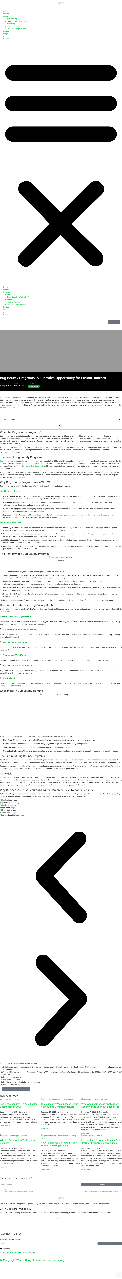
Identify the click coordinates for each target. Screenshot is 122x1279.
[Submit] (110, 1243)
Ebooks (6, 14)
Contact (6, 39)
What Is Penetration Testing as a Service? (18, 1141)
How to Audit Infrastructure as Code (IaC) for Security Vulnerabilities (101, 1141)
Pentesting (11, 24)
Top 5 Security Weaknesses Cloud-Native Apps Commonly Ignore (60, 1105)
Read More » (5, 1126)
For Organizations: (10, 491)
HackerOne (29, 466)
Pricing (6, 31)
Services (6, 16)
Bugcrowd (39, 466)
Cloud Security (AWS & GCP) (18, 21)
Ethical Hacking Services (16, 29)
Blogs (5, 34)
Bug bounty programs (8, 461)
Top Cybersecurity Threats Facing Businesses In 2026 (19, 1105)
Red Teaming (12, 19)
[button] (61, 163)
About (5, 36)
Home (5, 11)
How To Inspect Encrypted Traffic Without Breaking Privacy (59, 1144)
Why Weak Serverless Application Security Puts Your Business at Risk (100, 1105)
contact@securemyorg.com (17, 1252)
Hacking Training (13, 26)
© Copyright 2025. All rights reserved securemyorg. (32, 1260)
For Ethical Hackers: (11, 522)
